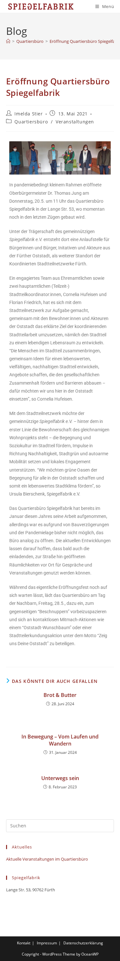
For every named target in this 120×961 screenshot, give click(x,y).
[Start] (8, 41)
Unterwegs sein (60, 778)
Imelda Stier (28, 114)
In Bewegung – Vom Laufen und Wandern (60, 740)
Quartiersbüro (31, 122)
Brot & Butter (60, 695)
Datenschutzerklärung (83, 943)
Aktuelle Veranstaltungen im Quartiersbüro (47, 859)
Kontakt (23, 943)
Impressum (47, 943)
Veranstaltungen (75, 122)
